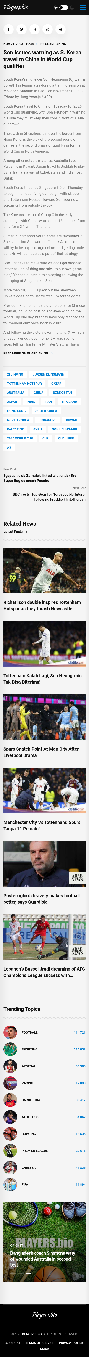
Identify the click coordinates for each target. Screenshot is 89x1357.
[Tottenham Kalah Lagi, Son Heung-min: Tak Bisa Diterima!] (44, 644)
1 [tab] (13, 1273)
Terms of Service (39, 1343)
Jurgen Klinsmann (48, 374)
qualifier (66, 438)
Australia (15, 392)
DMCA (44, 1349)
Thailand (69, 402)
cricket (16, 1245)
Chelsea (29, 1167)
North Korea (18, 420)
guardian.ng (55, 44)
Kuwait (72, 420)
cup (45, 438)
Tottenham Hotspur (24, 383)
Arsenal (29, 1066)
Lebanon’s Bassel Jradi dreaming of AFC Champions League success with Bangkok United (44, 975)
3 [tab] (28, 1273)
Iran (48, 402)
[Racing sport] (10, 1083)
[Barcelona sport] (10, 1100)
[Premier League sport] (10, 1150)
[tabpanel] (44, 1242)
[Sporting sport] (10, 1049)
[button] (8, 29)
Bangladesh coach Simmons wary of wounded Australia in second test (42, 1259)
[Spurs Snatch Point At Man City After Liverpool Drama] (44, 717)
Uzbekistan (62, 392)
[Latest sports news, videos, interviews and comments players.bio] (15, 7)
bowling (29, 1134)
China (38, 392)
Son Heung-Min (64, 429)
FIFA (25, 1184)
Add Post (13, 1343)
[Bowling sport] (10, 1133)
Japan (12, 402)
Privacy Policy (71, 1343)
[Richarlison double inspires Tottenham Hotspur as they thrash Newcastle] (44, 570)
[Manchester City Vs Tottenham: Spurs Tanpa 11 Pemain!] (44, 790)
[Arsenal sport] (10, 1066)
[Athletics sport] (10, 1117)
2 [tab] (21, 1273)
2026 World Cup (20, 438)
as (9, 447)
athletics (30, 1117)
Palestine (15, 429)
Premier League (35, 1151)
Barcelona (31, 1100)
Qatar (56, 383)
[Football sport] (10, 1032)
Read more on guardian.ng (26, 353)
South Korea (46, 411)
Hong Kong (16, 411)
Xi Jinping (15, 374)
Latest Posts (12, 531)
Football (30, 1032)
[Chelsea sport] (10, 1167)
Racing (27, 1083)
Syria (37, 429)
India (31, 402)
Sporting (30, 1049)
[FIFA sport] (10, 1184)
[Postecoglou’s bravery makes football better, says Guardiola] (44, 864)
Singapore (47, 420)
